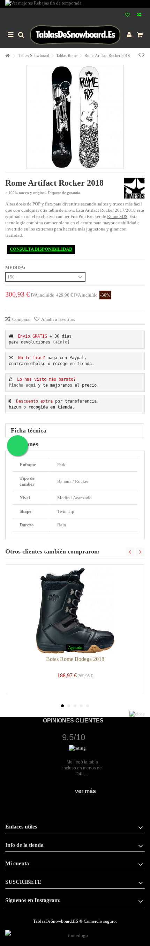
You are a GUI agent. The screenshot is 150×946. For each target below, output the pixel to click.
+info (61, 342)
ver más (85, 791)
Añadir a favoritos (58, 319)
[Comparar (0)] (139, 15)
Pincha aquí (22, 385)
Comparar (21, 319)
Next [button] (140, 552)
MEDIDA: (15, 267)
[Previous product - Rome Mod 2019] (139, 54)
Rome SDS (117, 216)
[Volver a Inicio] (7, 56)
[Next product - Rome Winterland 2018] (143, 54)
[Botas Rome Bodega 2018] (75, 611)
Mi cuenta (17, 863)
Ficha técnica (28, 430)
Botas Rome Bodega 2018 (75, 659)
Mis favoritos (127, 15)
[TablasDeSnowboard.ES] (75, 35)
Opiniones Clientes (73, 720)
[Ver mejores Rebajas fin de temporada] (75, 4)
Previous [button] (130, 552)
